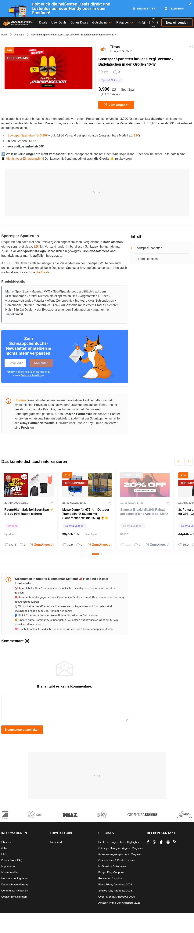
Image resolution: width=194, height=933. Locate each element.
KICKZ (124, 533)
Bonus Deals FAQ (12, 860)
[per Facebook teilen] (148, 842)
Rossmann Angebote (110, 878)
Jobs (4, 848)
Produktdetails (148, 258)
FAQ (4, 854)
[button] (178, 461)
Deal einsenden (177, 22)
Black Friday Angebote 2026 (115, 884)
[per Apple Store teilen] (161, 842)
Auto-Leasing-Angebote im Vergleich (120, 854)
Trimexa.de (56, 842)
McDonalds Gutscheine (112, 866)
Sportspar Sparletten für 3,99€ (27, 135)
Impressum (8, 866)
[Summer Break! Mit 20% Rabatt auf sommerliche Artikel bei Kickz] (145, 485)
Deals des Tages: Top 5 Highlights (118, 842)
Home (4, 34)
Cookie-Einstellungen (14, 896)
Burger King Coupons (111, 872)
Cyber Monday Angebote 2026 (116, 896)
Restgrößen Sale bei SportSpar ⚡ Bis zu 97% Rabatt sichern (29, 511)
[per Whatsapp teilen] (154, 842)
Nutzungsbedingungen (14, 878)
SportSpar (128, 89)
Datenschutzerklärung (32, 375)
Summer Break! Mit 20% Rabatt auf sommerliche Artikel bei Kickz (144, 511)
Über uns (6, 842)
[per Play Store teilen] (168, 842)
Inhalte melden (10, 872)
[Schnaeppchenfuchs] (17, 22)
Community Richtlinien (14, 890)
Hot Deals (42, 272)
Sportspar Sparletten (148, 248)
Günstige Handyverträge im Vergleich (120, 848)
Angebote (19, 34)
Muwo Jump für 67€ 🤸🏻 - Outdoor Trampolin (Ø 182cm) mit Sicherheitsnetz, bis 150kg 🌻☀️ (85, 514)
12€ (136, 135)
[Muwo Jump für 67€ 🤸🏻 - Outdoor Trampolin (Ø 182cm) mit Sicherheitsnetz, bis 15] (87, 485)
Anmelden (41, 363)
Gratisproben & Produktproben (116, 860)
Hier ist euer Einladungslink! (25, 158)
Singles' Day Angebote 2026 (115, 890)
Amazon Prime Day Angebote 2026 (119, 902)
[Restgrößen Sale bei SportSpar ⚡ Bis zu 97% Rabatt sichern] (29, 485)
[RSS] (174, 842)
